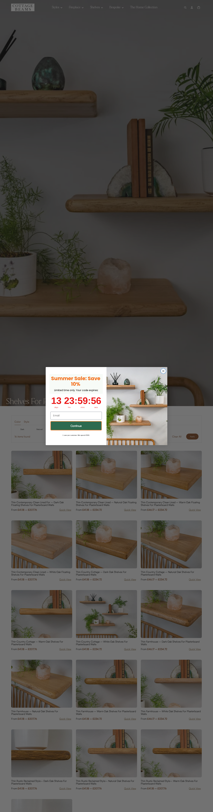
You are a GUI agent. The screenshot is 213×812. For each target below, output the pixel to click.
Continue (76, 425)
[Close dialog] (163, 371)
